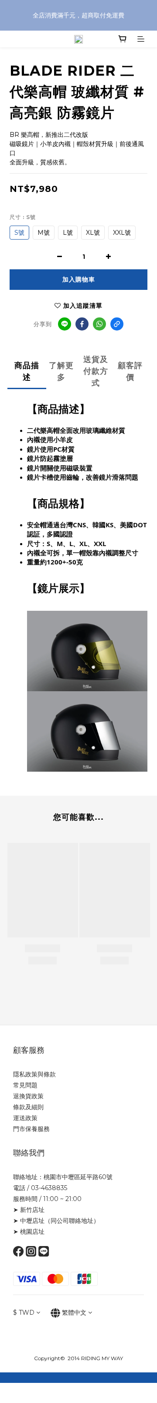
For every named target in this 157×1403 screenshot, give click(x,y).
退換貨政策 (28, 1096)
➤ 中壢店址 (28, 1221)
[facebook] (82, 324)
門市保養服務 (31, 1129)
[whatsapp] (99, 324)
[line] (64, 324)
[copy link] (116, 324)
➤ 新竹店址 (28, 1210)
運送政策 (25, 1118)
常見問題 (25, 1085)
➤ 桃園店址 (28, 1232)
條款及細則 (28, 1107)
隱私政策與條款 (34, 1074)
